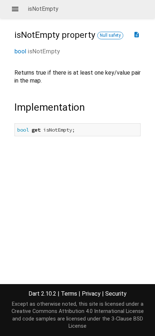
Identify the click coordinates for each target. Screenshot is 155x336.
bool (20, 51)
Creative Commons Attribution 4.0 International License (78, 311)
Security (116, 293)
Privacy (91, 293)
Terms (69, 293)
